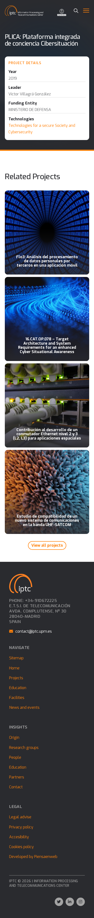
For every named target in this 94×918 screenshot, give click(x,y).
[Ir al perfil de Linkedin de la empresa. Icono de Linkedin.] (70, 902)
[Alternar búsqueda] (76, 11)
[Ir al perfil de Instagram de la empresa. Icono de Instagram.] (80, 902)
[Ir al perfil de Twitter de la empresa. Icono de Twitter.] (59, 902)
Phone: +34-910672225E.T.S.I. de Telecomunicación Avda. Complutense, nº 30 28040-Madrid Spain (39, 611)
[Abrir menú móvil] (86, 10)
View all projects (47, 545)
